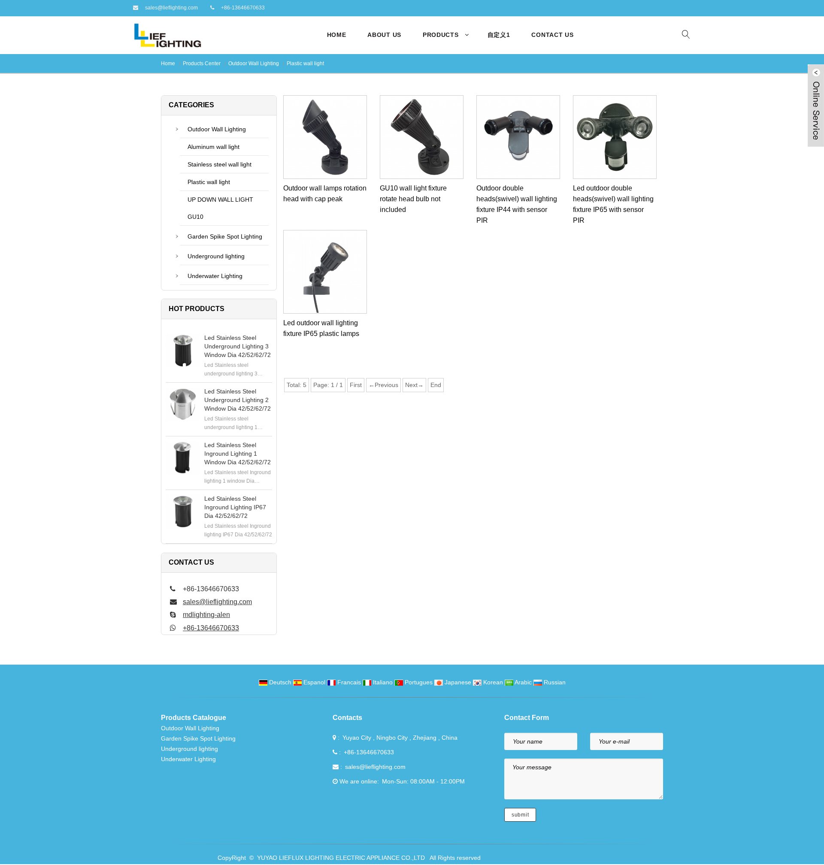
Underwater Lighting (215, 275)
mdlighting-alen (206, 614)
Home (336, 34)
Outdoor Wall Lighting (253, 63)
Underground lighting (216, 256)
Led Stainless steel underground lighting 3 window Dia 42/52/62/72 (237, 346)
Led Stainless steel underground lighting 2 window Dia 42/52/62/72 (237, 400)
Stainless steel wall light (219, 164)
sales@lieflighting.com (171, 8)
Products (441, 34)
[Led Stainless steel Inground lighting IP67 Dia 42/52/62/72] (183, 511)
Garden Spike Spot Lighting (225, 236)
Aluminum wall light (213, 146)
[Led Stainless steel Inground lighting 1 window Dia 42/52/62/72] (183, 458)
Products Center (202, 63)
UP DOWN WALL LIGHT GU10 (220, 208)
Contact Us (552, 34)
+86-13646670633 (243, 8)
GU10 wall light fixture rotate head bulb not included (413, 198)
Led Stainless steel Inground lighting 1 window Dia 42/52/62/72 (237, 454)
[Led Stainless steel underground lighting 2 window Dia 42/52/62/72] (183, 404)
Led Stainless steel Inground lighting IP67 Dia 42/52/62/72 (235, 507)
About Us (384, 34)
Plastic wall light (305, 63)
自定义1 (499, 34)
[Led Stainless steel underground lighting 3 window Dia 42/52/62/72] (183, 350)
